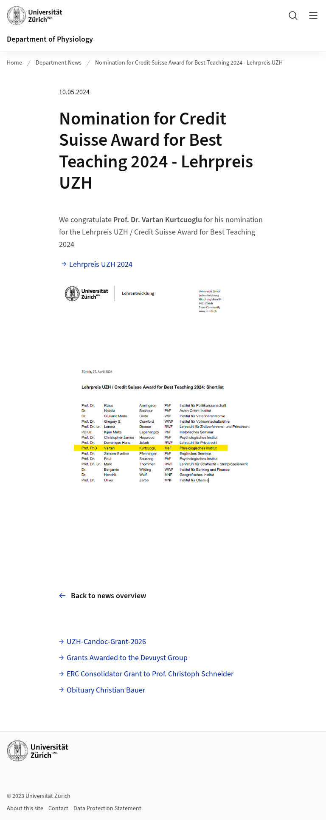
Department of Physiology (50, 39)
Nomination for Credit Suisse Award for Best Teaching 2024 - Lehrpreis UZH (189, 63)
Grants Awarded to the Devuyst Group (127, 658)
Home (14, 63)
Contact (58, 808)
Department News (59, 63)
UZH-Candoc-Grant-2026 (106, 641)
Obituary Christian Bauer (106, 690)
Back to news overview (108, 596)
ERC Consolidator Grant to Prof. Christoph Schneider (150, 674)
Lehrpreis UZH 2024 (100, 264)
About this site (25, 808)
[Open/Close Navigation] (313, 15)
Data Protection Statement (107, 808)
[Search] (293, 15)
